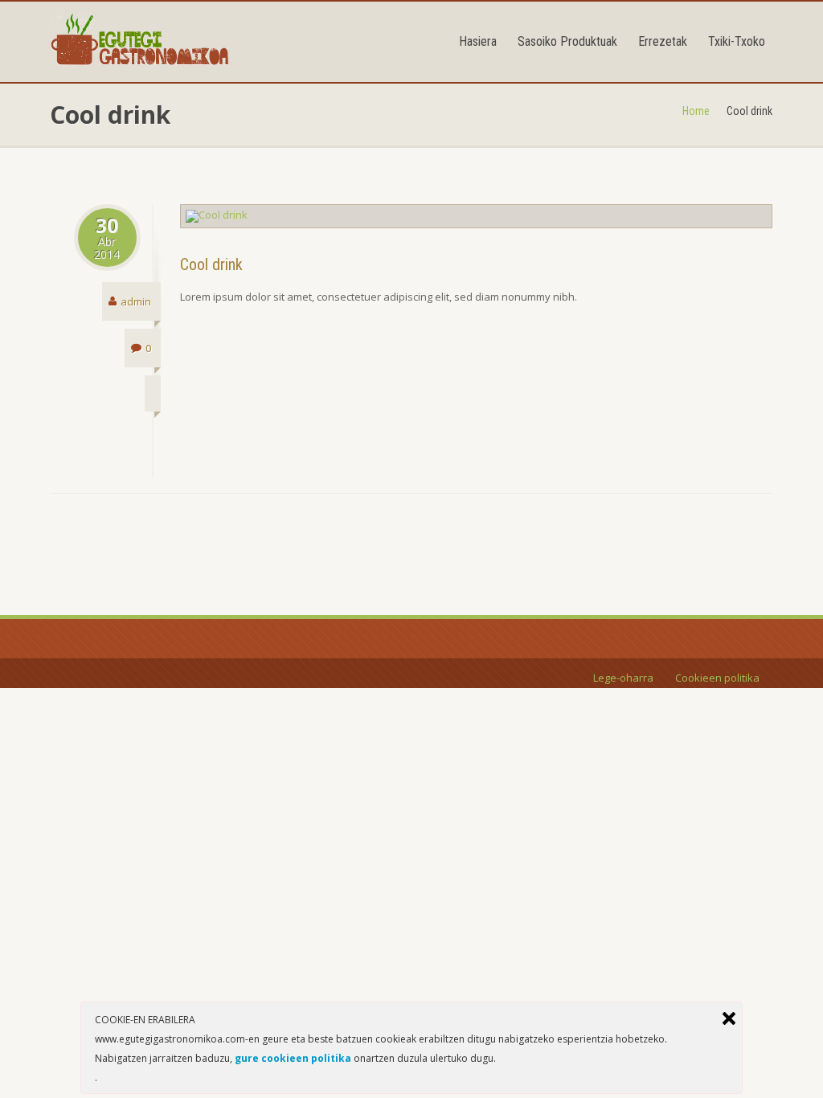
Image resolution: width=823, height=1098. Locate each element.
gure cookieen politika (293, 1058)
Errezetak (662, 41)
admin (136, 301)
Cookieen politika (717, 677)
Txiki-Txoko (736, 41)
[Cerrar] (729, 1018)
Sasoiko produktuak (567, 41)
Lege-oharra (623, 677)
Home (696, 110)
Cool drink (211, 264)
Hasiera (478, 41)
